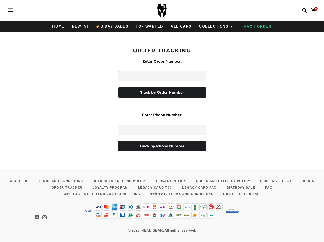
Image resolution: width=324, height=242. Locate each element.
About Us (19, 181)
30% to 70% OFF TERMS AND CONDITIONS (102, 194)
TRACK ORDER (256, 26)
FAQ (268, 187)
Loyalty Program (110, 187)
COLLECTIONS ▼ (216, 26)
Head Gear (152, 230)
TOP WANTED (149, 26)
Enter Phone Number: (162, 115)
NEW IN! (80, 26)
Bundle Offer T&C (241, 194)
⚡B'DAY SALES (112, 26)
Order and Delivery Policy (223, 181)
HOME (58, 26)
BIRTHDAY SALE (241, 187)
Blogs (308, 181)
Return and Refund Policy (119, 181)
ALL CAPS (181, 26)
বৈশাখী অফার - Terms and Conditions (181, 194)
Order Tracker (67, 187)
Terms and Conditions (60, 181)
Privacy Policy (171, 181)
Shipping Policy (276, 181)
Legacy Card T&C (155, 187)
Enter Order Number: (162, 61)
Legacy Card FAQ (199, 187)
